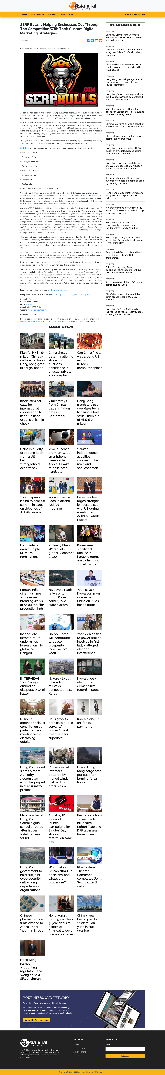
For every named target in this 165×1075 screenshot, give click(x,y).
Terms (76, 1045)
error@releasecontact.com (31, 322)
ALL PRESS (52, 14)
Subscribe (125, 1056)
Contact (77, 1055)
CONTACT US (67, 14)
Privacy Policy (79, 1048)
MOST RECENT (37, 14)
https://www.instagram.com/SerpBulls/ (75, 295)
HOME (24, 14)
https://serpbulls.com (59, 290)
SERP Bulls (24, 148)
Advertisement (80, 1052)
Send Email (30, 304)
